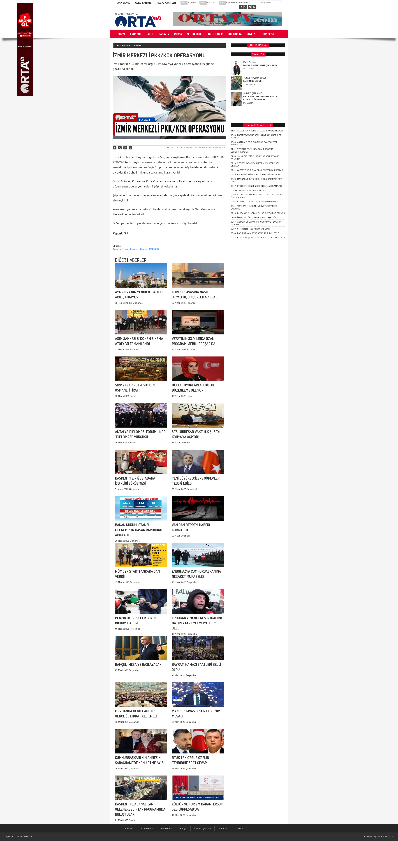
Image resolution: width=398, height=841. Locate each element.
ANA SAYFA (123, 2)
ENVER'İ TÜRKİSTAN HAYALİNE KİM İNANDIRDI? (255, 174)
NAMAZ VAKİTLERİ (166, 2)
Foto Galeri (166, 828)
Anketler (129, 828)
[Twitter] (120, 147)
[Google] (125, 147)
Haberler (126, 45)
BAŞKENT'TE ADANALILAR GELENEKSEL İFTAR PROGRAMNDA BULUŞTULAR (140, 809)
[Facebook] (114, 147)
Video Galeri (147, 828)
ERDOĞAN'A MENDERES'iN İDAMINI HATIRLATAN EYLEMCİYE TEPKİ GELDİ (197, 623)
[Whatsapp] (130, 147)
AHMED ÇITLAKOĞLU (254, 77)
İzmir (125, 248)
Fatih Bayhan (249, 93)
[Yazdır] (168, 147)
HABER (137, 45)
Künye (183, 828)
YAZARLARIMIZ (143, 2)
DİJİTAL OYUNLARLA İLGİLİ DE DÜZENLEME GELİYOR (258, 213)
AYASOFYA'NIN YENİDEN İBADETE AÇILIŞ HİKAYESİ (257, 130)
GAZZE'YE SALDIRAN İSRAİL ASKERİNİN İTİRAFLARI (257, 170)
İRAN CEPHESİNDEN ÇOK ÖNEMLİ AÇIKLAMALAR (256, 186)
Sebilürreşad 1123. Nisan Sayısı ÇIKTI (250, 228)
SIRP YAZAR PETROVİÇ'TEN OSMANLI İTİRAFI (254, 201)
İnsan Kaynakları (202, 828)
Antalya (117, 248)
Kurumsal (223, 828)
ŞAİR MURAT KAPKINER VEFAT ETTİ (250, 190)
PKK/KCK (154, 248)
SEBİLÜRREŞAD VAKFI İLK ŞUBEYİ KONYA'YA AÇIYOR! (258, 237)
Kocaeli (134, 248)
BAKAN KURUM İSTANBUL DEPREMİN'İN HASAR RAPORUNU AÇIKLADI (138, 529)
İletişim (239, 828)
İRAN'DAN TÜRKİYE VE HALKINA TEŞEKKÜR (254, 217)
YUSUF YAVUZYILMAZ (254, 62)
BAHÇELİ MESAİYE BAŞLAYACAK (138, 664)
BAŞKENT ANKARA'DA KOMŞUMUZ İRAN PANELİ (255, 233)
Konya (143, 248)
